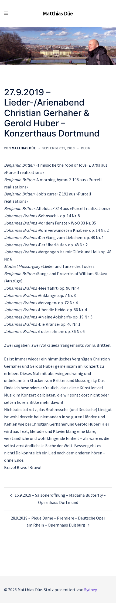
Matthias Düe (58, 13)
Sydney (90, 589)
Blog (85, 148)
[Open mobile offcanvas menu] (6, 13)
